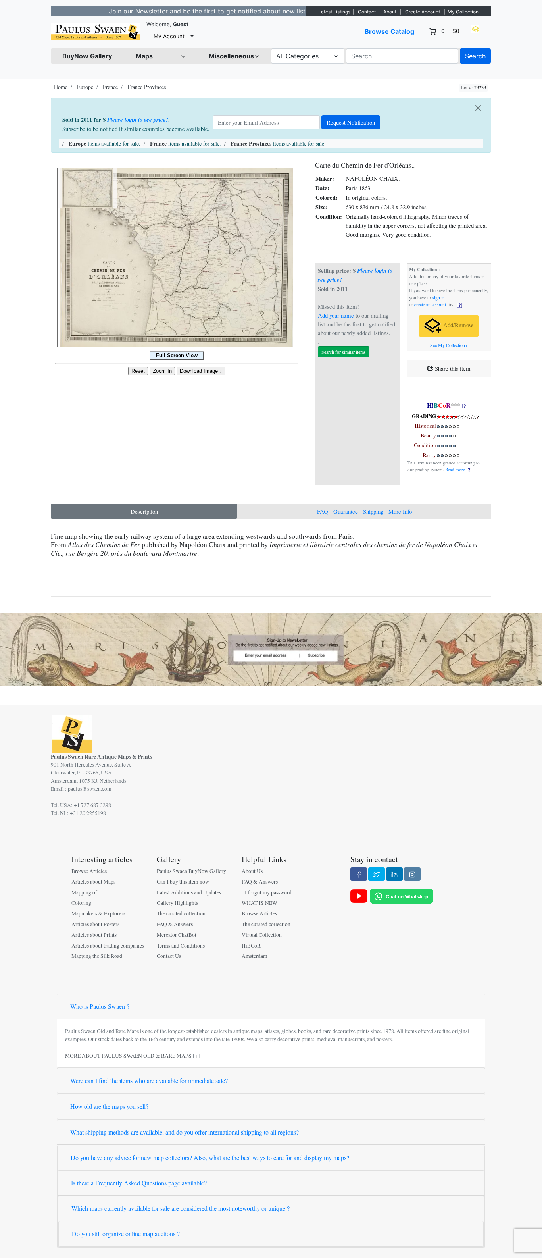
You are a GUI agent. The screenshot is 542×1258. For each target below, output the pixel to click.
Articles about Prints (94, 934)
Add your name (336, 315)
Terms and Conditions (181, 945)
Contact (367, 12)
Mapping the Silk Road (96, 955)
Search (475, 56)
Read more (456, 469)
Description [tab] (144, 511)
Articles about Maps (93, 881)
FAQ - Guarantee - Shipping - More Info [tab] (364, 511)
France (110, 87)
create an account (430, 305)
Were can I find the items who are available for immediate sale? (149, 1080)
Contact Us (169, 955)
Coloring (81, 902)
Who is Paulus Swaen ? (99, 1006)
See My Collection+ (449, 345)
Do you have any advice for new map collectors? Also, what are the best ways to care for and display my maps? (210, 1157)
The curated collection (181, 913)
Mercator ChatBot (176, 934)
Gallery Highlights (177, 902)
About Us (252, 871)
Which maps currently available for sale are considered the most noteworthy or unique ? (180, 1208)
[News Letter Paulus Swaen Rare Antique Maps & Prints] (271, 648)
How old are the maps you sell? (109, 1106)
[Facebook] (358, 874)
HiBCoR (251, 945)
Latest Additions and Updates (189, 892)
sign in (438, 298)
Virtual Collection (262, 934)
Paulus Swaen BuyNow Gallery (191, 871)
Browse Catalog (389, 31)
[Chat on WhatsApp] (401, 895)
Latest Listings (334, 12)
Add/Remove (458, 325)
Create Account (422, 12)
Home (60, 87)
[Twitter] (376, 874)
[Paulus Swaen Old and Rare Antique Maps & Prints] (95, 31)
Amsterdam (254, 955)
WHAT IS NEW (259, 902)
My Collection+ (465, 12)
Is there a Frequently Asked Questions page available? (139, 1183)
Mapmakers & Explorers (98, 913)
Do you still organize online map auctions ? (126, 1233)
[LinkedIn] (394, 874)
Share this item (452, 368)
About (389, 12)
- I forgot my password (267, 892)
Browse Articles (89, 871)
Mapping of (84, 892)
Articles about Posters (95, 924)
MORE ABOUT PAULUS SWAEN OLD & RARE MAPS (128, 1055)
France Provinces (146, 87)
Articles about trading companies (107, 945)
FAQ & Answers (175, 924)
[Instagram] (412, 874)
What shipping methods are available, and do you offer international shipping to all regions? (184, 1132)
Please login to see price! (137, 120)
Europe (85, 87)
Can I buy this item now (183, 881)
